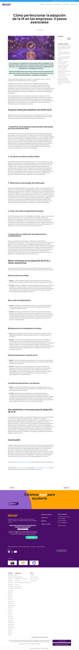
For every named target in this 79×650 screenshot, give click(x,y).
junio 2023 (10, 611)
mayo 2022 (10, 633)
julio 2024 (10, 594)
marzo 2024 (10, 599)
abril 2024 (10, 597)
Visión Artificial (18, 588)
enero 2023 (10, 620)
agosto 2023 (10, 607)
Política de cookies (45, 648)
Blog (16, 575)
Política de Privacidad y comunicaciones (17, 531)
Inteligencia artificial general (21, 578)
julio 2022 (10, 631)
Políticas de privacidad (35, 648)
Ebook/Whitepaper (19, 577)
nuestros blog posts (21, 468)
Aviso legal (32, 546)
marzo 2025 (10, 582)
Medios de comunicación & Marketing (22, 582)
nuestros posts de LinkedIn (42, 468)
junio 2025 (10, 578)
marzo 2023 (10, 616)
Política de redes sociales (24, 546)
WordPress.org (33, 580)
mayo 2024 (10, 595)
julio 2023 (10, 609)
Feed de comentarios (34, 578)
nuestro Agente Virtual (23, 462)
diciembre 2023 (11, 601)
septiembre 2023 (11, 605)
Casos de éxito (57, 4)
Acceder (32, 575)
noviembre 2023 (11, 603)
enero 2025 (10, 584)
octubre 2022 (10, 626)
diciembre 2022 (11, 622)
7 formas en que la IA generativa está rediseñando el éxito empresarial (64, 71)
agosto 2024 (10, 592)
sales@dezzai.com (61, 550)
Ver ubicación (63, 525)
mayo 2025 (10, 580)
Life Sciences (17, 580)
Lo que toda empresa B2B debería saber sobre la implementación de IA (63, 66)
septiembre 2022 (11, 628)
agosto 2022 (10, 630)
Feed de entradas (34, 577)
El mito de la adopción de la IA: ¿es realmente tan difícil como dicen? (64, 54)
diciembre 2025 (11, 575)
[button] (62, 641)
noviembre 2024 (11, 588)
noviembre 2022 (11, 624)
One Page (17, 584)
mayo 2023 (10, 612)
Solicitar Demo (74, 4)
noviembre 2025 (11, 577)
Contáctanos (13, 503)
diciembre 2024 (11, 586)
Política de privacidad (12, 546)
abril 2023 (10, 614)
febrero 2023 (10, 618)
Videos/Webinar (18, 586)
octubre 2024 (10, 590)
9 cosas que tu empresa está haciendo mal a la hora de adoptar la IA (64, 58)
